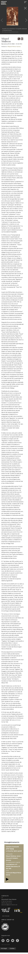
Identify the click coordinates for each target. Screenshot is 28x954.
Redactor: (11, 46)
